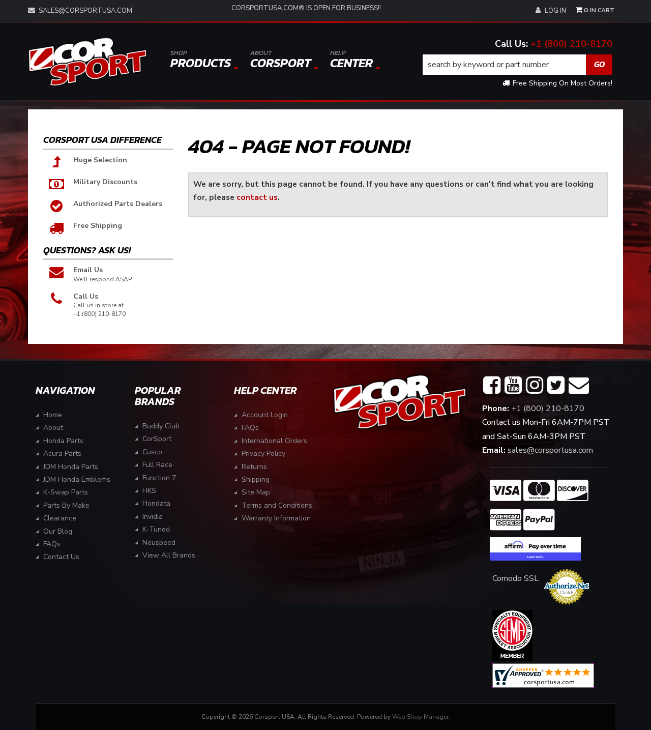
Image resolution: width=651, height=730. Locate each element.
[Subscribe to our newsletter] (579, 385)
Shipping (256, 479)
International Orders (274, 441)
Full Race (157, 465)
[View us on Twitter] (556, 385)
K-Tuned (156, 529)
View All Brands (168, 555)
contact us (257, 197)
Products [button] (200, 60)
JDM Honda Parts (70, 467)
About (53, 427)
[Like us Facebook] (491, 385)
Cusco (152, 452)
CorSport (156, 439)
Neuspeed (158, 542)
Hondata (156, 503)
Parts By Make (66, 505)
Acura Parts (62, 453)
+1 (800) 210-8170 (571, 44)
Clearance (59, 518)
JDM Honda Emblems (76, 479)
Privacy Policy (263, 453)
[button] (518, 64)
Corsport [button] (280, 60)
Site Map (256, 492)
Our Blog (57, 531)
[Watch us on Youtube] (513, 385)
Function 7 (159, 478)
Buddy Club (161, 426)
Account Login (265, 415)
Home (52, 415)
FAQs (52, 544)
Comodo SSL (515, 578)
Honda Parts (63, 441)
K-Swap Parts (65, 492)
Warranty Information (276, 518)
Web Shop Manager (420, 717)
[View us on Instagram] (534, 385)
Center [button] (351, 60)
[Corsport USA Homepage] (87, 61)
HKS (149, 490)
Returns (254, 467)
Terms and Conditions (277, 505)
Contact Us (61, 557)
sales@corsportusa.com (85, 10)
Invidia (152, 516)
